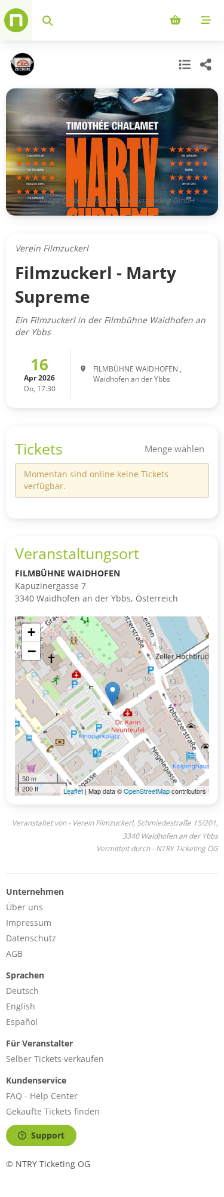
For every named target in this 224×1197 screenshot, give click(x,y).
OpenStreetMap (147, 791)
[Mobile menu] (206, 20)
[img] (112, 706)
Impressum (28, 922)
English (20, 1006)
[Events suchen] (47, 20)
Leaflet (73, 791)
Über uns (24, 907)
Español (22, 1021)
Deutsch (22, 990)
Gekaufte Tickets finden (53, 1111)
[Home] (16, 20)
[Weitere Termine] (183, 64)
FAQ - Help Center (42, 1095)
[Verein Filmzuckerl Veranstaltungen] (20, 64)
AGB (14, 953)
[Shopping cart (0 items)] (175, 20)
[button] (112, 694)
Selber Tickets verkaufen (55, 1058)
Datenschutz (31, 938)
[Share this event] (206, 64)
